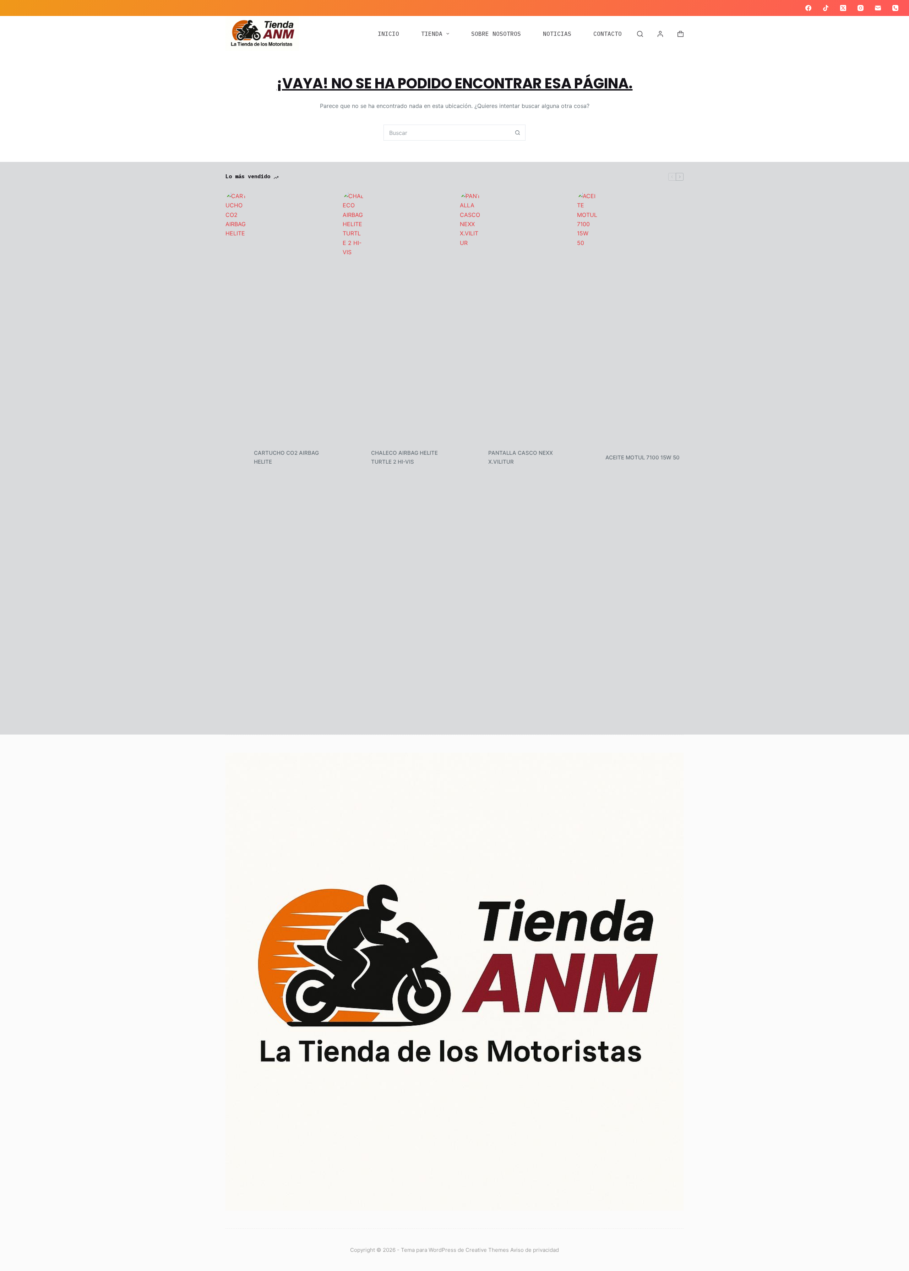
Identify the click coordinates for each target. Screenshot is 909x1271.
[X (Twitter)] (843, 8)
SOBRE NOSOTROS (496, 33)
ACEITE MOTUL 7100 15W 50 (643, 457)
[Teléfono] (895, 8)
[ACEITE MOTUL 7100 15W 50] (587, 457)
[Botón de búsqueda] (517, 132)
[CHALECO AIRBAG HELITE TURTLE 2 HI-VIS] (353, 457)
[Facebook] (808, 8)
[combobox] (447, 133)
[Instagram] (861, 8)
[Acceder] (660, 34)
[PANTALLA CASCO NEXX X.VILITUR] (470, 457)
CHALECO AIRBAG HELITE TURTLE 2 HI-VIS (404, 457)
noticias (557, 33)
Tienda (431, 33)
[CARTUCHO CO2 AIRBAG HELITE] (236, 457)
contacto (607, 33)
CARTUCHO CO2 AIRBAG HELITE (286, 457)
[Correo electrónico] (878, 8)
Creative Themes (487, 1250)
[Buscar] (640, 34)
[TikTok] (826, 8)
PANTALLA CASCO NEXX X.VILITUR (520, 457)
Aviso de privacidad (534, 1250)
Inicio (388, 33)
